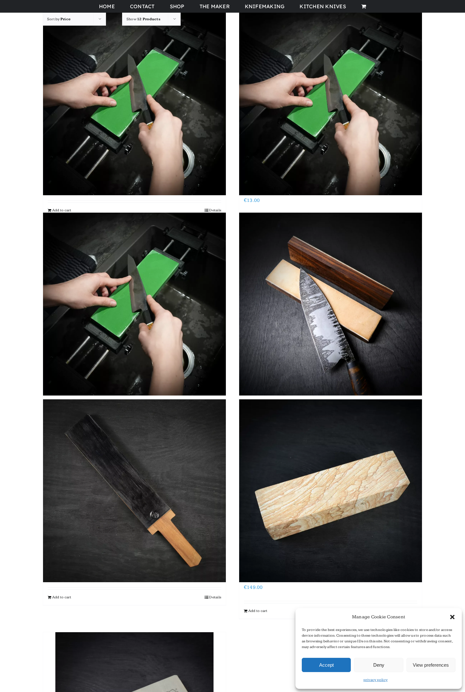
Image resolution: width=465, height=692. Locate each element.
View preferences (431, 665)
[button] (452, 617)
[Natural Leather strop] (330, 304)
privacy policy (375, 679)
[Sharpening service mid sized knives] (330, 103)
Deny (378, 665)
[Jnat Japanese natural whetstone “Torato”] (330, 490)
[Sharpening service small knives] (134, 103)
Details (215, 210)
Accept (326, 665)
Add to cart (61, 210)
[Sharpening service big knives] (134, 304)
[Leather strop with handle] (134, 490)
